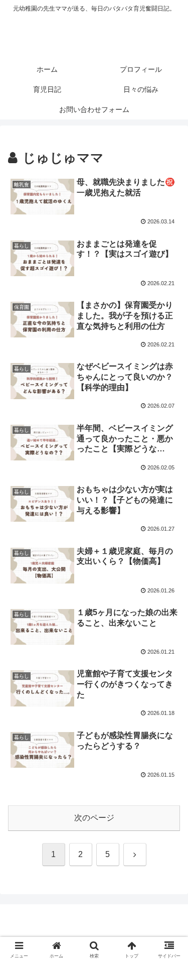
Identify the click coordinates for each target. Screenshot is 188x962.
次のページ (94, 817)
